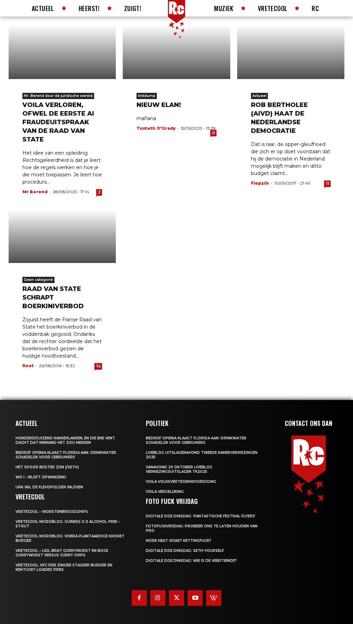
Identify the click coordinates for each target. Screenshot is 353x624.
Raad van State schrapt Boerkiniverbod (53, 297)
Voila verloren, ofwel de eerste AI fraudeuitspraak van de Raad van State (58, 122)
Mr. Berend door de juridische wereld (58, 96)
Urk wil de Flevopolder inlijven (49, 487)
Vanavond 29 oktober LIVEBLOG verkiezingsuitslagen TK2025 (179, 469)
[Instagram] (157, 597)
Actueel (259, 96)
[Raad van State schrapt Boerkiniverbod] (62, 236)
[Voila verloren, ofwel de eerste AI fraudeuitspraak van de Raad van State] (62, 52)
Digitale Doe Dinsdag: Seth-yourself (185, 550)
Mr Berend (35, 191)
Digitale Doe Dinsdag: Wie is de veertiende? (191, 560)
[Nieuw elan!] (176, 52)
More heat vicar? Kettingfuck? (178, 540)
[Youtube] (195, 597)
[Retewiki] (213, 597)
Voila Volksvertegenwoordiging (181, 481)
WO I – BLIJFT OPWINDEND (41, 477)
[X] (176, 597)
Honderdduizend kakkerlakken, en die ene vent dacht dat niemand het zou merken (65, 440)
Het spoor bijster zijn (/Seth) (47, 467)
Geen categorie (38, 279)
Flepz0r (260, 183)
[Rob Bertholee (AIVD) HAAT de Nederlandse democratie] (290, 52)
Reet (28, 365)
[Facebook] (139, 597)
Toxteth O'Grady (156, 128)
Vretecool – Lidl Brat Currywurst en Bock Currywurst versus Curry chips (62, 552)
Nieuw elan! (159, 105)
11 (327, 183)
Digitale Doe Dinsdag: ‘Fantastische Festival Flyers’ (200, 516)
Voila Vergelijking (165, 491)
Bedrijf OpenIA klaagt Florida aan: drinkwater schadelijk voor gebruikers (66, 454)
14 (98, 366)
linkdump (146, 96)
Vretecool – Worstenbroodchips (52, 511)
